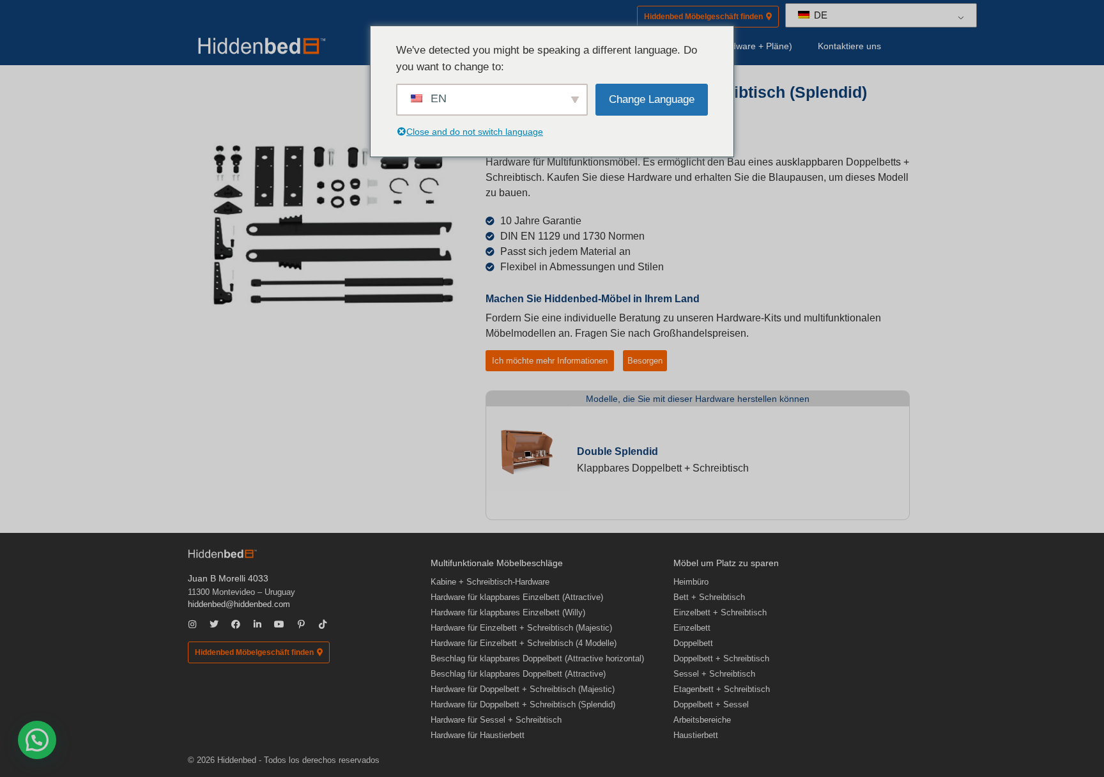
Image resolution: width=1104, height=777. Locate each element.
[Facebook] (235, 624)
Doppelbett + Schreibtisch (721, 658)
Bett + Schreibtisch (709, 597)
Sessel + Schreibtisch (714, 674)
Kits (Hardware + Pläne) (744, 46)
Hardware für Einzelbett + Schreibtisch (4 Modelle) (524, 643)
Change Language (651, 99)
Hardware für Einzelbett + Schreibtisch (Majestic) (521, 628)
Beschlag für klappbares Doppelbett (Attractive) (518, 674)
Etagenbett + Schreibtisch (721, 689)
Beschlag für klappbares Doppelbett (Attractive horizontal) (537, 658)
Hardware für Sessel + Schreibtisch (496, 720)
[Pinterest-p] (300, 624)
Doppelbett (693, 643)
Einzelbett (691, 628)
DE (819, 15)
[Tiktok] (322, 624)
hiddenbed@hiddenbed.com (239, 604)
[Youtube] (279, 624)
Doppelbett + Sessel (711, 704)
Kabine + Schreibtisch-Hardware (490, 582)
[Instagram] (192, 624)
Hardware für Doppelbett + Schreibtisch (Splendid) (523, 704)
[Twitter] (214, 624)
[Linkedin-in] (257, 624)
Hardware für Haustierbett (478, 735)
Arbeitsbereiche (702, 720)
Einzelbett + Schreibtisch (720, 612)
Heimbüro (691, 582)
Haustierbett (695, 735)
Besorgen (645, 360)
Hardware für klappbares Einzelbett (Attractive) (517, 597)
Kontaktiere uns (849, 46)
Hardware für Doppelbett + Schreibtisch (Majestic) (523, 689)
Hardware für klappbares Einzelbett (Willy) (508, 612)
